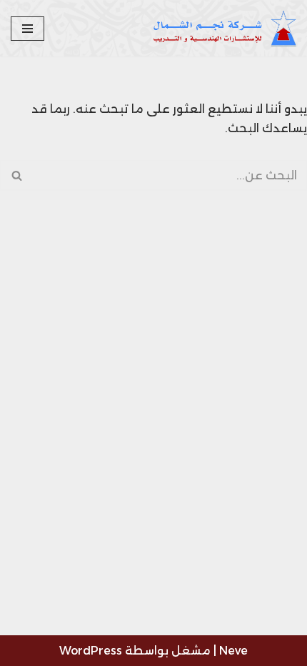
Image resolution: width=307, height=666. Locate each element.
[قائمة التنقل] (27, 28)
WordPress (90, 650)
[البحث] (16, 175)
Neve (233, 650)
